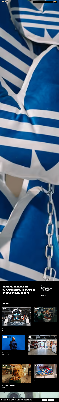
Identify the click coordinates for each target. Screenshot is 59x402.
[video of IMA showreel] (54, 2)
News (41, 1)
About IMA (42, 295)
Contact (49, 1)
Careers (45, 1)
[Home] (5, 1)
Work (35, 1)
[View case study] (16, 319)
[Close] (58, 400)
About (38, 1)
